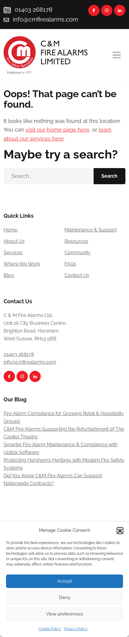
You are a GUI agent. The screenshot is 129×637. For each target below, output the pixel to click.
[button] (120, 531)
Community (77, 252)
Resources (76, 241)
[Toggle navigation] (116, 55)
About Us (14, 241)
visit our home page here (57, 130)
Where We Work (22, 264)
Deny (64, 597)
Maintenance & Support (90, 230)
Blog (9, 275)
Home (10, 230)
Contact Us (76, 275)
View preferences (64, 614)
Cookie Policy (50, 629)
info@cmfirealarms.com (45, 19)
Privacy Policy (76, 629)
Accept (64, 581)
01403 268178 (32, 9)
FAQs (70, 264)
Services (13, 252)
